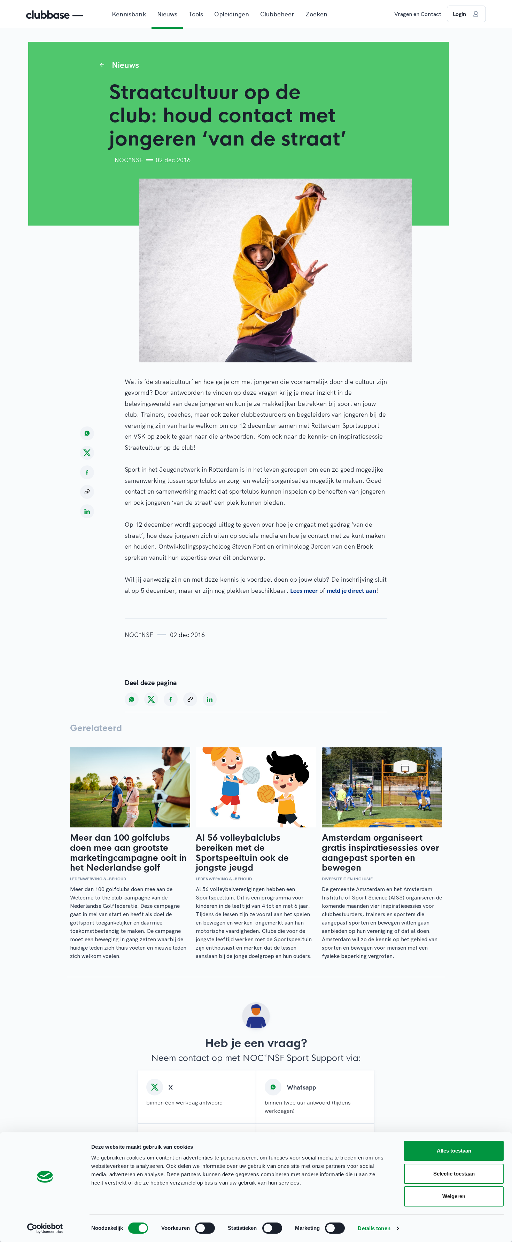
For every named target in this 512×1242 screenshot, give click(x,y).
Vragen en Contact (417, 13)
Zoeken (316, 14)
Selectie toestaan (454, 1174)
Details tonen (374, 1228)
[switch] (205, 1228)
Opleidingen (231, 14)
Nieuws (167, 14)
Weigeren (453, 1196)
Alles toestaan (454, 1151)
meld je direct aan (351, 591)
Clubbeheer (277, 14)
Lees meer (304, 591)
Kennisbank (129, 14)
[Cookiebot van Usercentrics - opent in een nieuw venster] (45, 1228)
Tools (195, 14)
